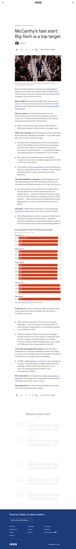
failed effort (22, 201)
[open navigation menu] (3, 2)
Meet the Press (31, 361)
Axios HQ (30, 532)
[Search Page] (73, 2)
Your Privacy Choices (49, 532)
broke (55, 211)
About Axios (12, 526)
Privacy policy (47, 526)
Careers (11, 532)
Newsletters (31, 526)
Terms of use (47, 529)
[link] (16, 49)
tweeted (18, 211)
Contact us (12, 535)
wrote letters (38, 167)
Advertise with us (13, 529)
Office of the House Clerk (25, 302)
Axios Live (30, 529)
